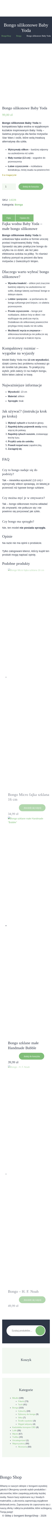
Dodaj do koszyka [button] (32, 1056)
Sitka (20, 1417)
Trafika (15, 1437)
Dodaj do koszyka (31, 186)
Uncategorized (19, 1440)
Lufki (14, 1430)
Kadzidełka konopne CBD (24, 1427)
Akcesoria (22, 1447)
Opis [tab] (8, 218)
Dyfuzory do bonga (26, 1414)
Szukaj (40, 1330)
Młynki (15, 1434)
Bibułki (15, 1398)
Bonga (19, 204)
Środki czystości (25, 1421)
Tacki (20, 1404)
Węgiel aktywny (25, 1424)
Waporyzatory (18, 1443)
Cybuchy (22, 1411)
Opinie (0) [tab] (24, 218)
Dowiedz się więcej (32, 808)
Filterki (21, 1401)
